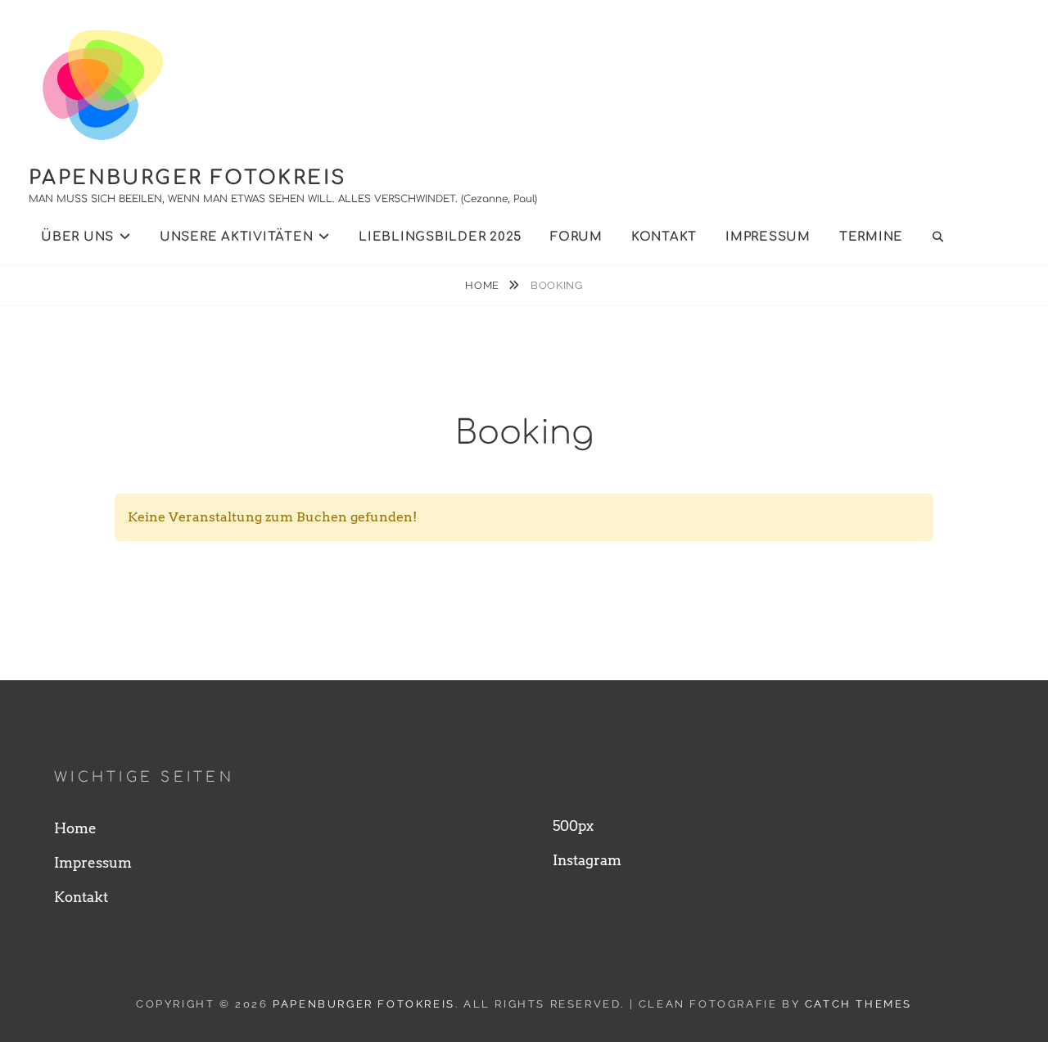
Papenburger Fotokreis (187, 178)
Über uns (77, 237)
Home (483, 285)
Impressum (768, 237)
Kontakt (664, 237)
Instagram (587, 860)
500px (573, 826)
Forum (576, 237)
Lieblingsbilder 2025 (440, 237)
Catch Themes (858, 1004)
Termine (871, 237)
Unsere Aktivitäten (237, 237)
